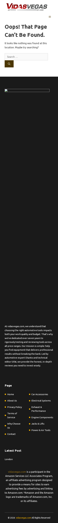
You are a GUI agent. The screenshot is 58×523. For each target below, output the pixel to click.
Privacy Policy (14, 407)
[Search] (9, 63)
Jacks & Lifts (37, 423)
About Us (12, 400)
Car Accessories (39, 394)
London (9, 459)
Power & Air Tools (40, 430)
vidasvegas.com (17, 471)
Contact (11, 434)
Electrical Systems (41, 400)
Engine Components (42, 417)
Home (10, 394)
